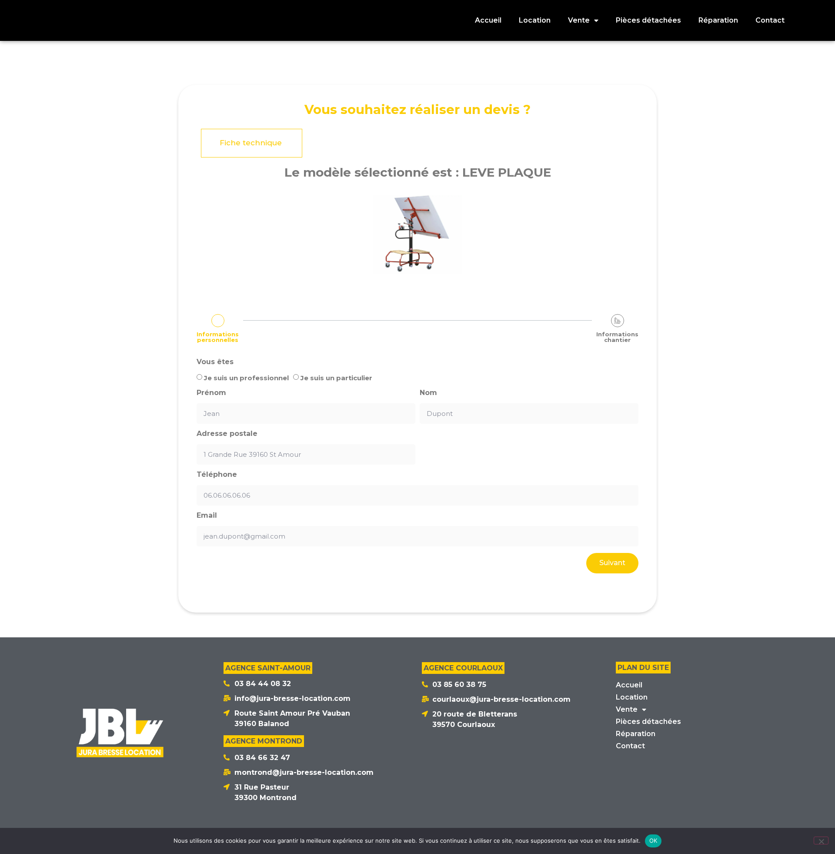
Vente (579, 20)
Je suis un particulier (336, 378)
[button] (251, 143)
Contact (770, 20)
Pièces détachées (648, 20)
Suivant (612, 563)
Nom (428, 392)
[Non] (821, 840)
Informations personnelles (218, 337)
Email (207, 515)
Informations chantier (617, 337)
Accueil (488, 20)
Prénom (211, 392)
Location (535, 20)
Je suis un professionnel (246, 378)
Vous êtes (215, 361)
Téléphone (217, 474)
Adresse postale (227, 433)
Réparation (718, 20)
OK (653, 840)
